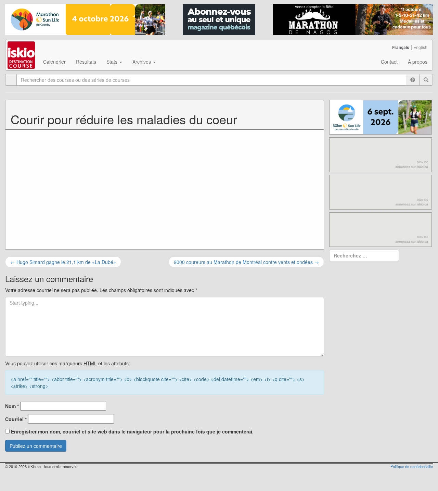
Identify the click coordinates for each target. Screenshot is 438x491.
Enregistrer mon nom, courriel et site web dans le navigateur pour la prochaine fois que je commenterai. (132, 431)
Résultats (86, 61)
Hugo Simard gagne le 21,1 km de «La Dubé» (63, 262)
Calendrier (54, 61)
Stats (112, 61)
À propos (417, 61)
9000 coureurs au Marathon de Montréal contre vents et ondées (246, 262)
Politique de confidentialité (411, 466)
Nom (12, 406)
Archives (142, 61)
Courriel (16, 419)
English (420, 47)
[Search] (426, 80)
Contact (389, 61)
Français (400, 47)
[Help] (413, 80)
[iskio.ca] (21, 48)
